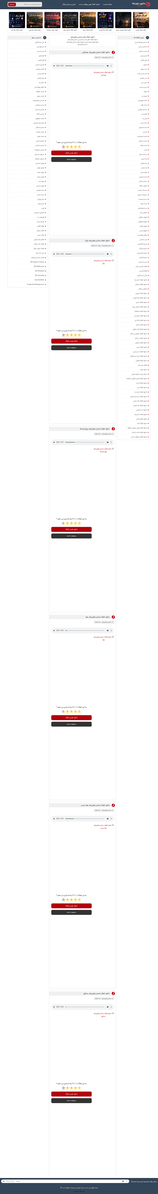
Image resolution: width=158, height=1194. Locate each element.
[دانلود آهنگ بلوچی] (141, 20)
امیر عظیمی (143, 78)
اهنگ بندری (40, 235)
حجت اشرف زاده (142, 136)
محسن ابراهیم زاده (38, 100)
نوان (43, 208)
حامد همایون (143, 127)
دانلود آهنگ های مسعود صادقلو (137, 428)
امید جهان (144, 69)
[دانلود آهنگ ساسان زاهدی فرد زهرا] (103, 716)
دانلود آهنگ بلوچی (141, 30)
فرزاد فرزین (41, 60)
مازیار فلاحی (40, 78)
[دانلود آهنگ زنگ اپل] (17, 20)
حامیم (145, 132)
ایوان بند (144, 96)
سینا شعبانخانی (142, 208)
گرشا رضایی (40, 74)
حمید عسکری (143, 141)
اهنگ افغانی (40, 226)
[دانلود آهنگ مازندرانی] (35, 20)
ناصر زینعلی (41, 204)
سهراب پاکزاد (143, 186)
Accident (83, 1191)
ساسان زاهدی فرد (106, 57)
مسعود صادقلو (39, 159)
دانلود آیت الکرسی (141, 410)
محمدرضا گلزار (40, 127)
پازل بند (144, 118)
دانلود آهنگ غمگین (141, 284)
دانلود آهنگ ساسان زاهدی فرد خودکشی (96, 52)
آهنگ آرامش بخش (141, 266)
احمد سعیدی (143, 51)
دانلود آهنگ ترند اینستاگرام (138, 356)
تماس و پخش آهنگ (69, 4)
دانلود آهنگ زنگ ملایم (140, 401)
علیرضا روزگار (143, 248)
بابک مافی (144, 105)
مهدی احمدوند (39, 163)
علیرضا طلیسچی (142, 253)
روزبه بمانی (143, 172)
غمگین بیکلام (143, 289)
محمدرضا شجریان (38, 123)
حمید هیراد (143, 145)
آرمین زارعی (143, 56)
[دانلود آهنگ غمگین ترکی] (70, 20)
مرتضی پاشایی (39, 145)
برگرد (99, 246)
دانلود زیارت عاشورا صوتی (139, 374)
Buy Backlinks (39, 280)
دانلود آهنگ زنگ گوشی (105, 30)
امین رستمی (143, 87)
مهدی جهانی (40, 168)
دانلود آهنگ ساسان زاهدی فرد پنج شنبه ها (95, 429)
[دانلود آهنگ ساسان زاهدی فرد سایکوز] (103, 1093)
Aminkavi (80, 1191)
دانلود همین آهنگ (71, 153)
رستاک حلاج (143, 154)
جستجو (12, 4)
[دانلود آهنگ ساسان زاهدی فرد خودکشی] (103, 152)
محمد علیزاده (40, 132)
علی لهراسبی (40, 47)
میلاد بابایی (40, 195)
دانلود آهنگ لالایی (141, 419)
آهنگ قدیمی (143, 271)
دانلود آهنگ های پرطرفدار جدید (89, 4)
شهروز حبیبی (143, 231)
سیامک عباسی (142, 190)
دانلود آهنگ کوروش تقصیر (123, 30)
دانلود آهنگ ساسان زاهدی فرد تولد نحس (95, 805)
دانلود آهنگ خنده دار (140, 392)
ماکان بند (41, 83)
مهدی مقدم (40, 172)
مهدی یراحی (40, 177)
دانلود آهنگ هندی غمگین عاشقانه (137, 378)
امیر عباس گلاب (142, 74)
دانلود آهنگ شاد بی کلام (139, 432)
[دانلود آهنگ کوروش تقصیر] (123, 20)
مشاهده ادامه (71, 159)
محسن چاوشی (39, 105)
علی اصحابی (143, 239)
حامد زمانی (143, 123)
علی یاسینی (40, 51)
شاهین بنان (143, 213)
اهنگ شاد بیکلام (39, 244)
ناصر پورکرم (41, 199)
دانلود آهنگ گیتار (141, 383)
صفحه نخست (107, 4)
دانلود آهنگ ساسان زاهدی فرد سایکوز (96, 993)
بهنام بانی (144, 114)
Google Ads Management (35, 284)
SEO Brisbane (39, 271)
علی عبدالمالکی (39, 42)
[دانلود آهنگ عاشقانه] (52, 20)
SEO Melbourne (39, 266)
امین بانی (144, 83)
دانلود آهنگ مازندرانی (35, 30)
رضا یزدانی (144, 168)
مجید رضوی (40, 96)
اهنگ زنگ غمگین (39, 239)
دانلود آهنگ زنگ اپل (17, 30)
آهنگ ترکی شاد (142, 365)
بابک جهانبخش (142, 100)
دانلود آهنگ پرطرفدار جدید (139, 437)
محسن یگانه (40, 114)
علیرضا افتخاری (142, 244)
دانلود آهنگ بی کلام (141, 338)
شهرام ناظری (143, 226)
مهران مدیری (40, 186)
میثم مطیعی (40, 190)
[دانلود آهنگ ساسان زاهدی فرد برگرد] (103, 340)
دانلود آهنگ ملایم (141, 325)
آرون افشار (144, 60)
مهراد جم (41, 181)
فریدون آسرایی (39, 65)
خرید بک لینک (40, 253)
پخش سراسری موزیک (37, 257)
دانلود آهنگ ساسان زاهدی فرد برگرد (97, 240)
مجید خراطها (40, 91)
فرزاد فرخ (41, 56)
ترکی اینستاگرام (142, 275)
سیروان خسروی (142, 195)
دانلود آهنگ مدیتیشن (140, 352)
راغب (145, 150)
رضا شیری (144, 159)
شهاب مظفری (143, 217)
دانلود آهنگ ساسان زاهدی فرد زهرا (98, 617)
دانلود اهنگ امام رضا (140, 280)
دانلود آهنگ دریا (142, 387)
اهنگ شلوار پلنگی (38, 248)
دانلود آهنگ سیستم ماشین (138, 396)
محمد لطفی (40, 136)
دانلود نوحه (143, 370)
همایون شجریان (39, 213)
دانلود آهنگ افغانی (141, 361)
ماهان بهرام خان (39, 87)
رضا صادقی (144, 163)
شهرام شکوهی (142, 222)
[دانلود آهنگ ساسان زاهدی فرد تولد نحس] (103, 905)
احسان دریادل (143, 47)
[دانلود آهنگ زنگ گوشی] (105, 20)
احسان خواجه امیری (141, 42)
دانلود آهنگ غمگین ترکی (70, 30)
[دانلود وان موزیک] (141, 4)
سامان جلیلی (143, 181)
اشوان (145, 65)
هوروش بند (40, 217)
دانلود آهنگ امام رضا (140, 414)
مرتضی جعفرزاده (39, 150)
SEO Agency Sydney (37, 262)
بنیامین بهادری (142, 109)
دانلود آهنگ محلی (88, 30)
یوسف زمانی (40, 222)
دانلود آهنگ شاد (142, 423)
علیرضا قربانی (143, 257)
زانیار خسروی (143, 177)
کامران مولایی (40, 69)
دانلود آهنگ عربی (142, 347)
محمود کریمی (40, 141)
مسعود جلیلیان (39, 154)
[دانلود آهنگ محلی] (88, 20)
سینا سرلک (143, 204)
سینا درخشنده (142, 199)
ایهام (145, 91)
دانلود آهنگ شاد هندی (140, 405)
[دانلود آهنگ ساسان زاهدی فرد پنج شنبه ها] (103, 528)
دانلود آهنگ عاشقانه (52, 30)
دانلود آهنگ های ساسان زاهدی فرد (82, 37)
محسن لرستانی (39, 109)
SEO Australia (39, 275)
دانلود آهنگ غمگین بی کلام (138, 334)
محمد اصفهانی (39, 118)
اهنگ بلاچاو (40, 231)
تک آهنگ (97, 57)
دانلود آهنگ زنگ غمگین (140, 329)
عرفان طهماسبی (142, 235)
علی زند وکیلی (143, 262)
